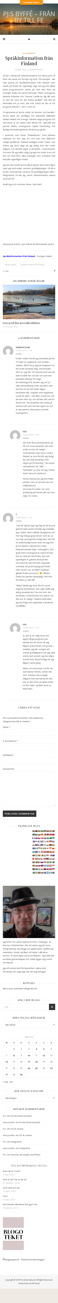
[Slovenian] (39, 865)
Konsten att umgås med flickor (26, 1154)
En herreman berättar (21, 1115)
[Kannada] (53, 848)
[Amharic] (39, 831)
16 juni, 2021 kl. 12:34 (24, 517)
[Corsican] (33, 838)
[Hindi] (47, 845)
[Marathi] (33, 859)
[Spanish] (50, 865)
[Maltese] (50, 855)
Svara (19, 354)
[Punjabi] (36, 862)
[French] (39, 841)
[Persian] (50, 859)
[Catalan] (42, 834)
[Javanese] (50, 848)
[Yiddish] (47, 872)
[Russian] (42, 862)
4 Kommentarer (35, 69)
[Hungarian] (53, 845)
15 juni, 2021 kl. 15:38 (24, 350)
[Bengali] (33, 834)
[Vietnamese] (39, 872)
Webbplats (8, 755)
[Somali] (47, 865)
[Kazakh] (33, 852)
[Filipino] (33, 841)
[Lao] (47, 852)
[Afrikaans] (33, 831)
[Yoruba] (50, 872)
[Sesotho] (50, 862)
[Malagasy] (42, 855)
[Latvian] (53, 852)
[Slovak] (36, 865)
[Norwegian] (45, 859)
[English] (47, 838)
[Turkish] (50, 869)
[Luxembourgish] (36, 855)
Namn (6, 727)
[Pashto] (47, 859)
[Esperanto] (50, 838)
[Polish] (53, 859)
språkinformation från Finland (32, 264)
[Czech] (39, 838)
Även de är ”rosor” (12, 1171)
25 (36, 1068)
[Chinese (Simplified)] (50, 834)
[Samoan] (42, 865)
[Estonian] (53, 838)
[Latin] (50, 852)
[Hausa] (39, 845)
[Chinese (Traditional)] (53, 834)
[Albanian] (36, 831)
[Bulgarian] (39, 834)
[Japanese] (47, 848)
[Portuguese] (33, 862)
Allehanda (29, 53)
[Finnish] (36, 841)
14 (6, 1061)
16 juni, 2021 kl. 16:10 (31, 628)
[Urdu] (33, 872)
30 (21, 1074)
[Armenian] (45, 831)
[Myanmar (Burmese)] (39, 859)
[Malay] (47, 855)
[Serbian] (45, 862)
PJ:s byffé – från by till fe (29, 17)
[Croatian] (36, 838)
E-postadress (10, 740)
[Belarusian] (53, 831)
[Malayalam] (45, 855)
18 (36, 1061)
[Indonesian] (39, 848)
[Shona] (47, 862)
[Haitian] (36, 845)
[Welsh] (42, 872)
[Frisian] (42, 841)
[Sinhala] (33, 865)
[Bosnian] (36, 834)
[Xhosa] (45, 872)
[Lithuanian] (33, 855)
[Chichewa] (47, 834)
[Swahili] (33, 869)
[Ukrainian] (53, 869)
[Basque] (50, 831)
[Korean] (39, 852)
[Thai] (47, 869)
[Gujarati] (33, 845)
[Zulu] (53, 872)
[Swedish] (36, 869)
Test (5, 1196)
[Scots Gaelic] (45, 865)
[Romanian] (39, 862)
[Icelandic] (33, 848)
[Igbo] (36, 848)
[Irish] (42, 848)
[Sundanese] (53, 865)
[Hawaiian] (42, 845)
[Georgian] (47, 841)
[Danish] (42, 838)
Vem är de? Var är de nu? (15, 1179)
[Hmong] (50, 845)
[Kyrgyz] (45, 852)
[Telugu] (45, 869)
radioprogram (10, 264)
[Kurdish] (42, 852)
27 (51, 1068)
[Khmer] (36, 852)
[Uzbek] (36, 872)
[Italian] (45, 848)
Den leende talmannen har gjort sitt (20, 1204)
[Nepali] (42, 859)
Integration (16, 1141)
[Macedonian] (39, 855)
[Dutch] (45, 838)
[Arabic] (42, 831)
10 (29, 1055)
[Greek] (53, 841)
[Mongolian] (36, 859)
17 (29, 1061)
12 (44, 1055)
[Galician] (45, 841)
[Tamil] (42, 869)
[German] (50, 841)
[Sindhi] (53, 862)
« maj (5, 1081)
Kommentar (8, 768)
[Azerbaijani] (47, 831)
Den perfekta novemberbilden (21, 323)
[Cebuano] (45, 834)
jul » (12, 1081)
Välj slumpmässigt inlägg (29, 1165)
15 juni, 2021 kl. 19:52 (31, 435)
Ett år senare (17, 1128)
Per (7, 271)
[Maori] (53, 855)
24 (29, 1068)
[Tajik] (39, 869)
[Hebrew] (45, 845)
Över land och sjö (11, 1187)
